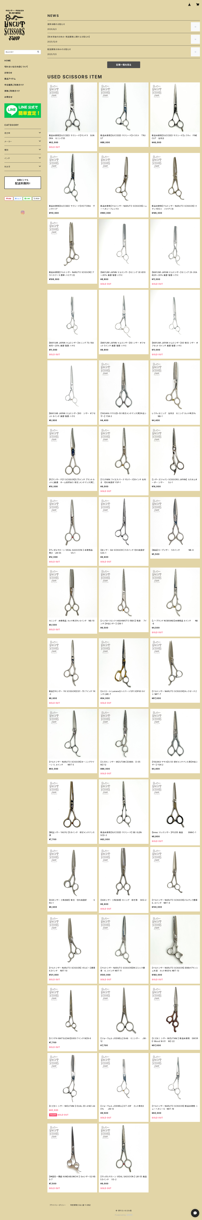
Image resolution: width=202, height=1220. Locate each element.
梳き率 (7, 133)
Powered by (120, 1215)
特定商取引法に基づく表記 (80, 1205)
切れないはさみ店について (16, 66)
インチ (7, 158)
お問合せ (8, 97)
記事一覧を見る (123, 64)
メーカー (8, 141)
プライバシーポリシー (58, 1205)
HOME (7, 60)
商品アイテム (10, 79)
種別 (6, 150)
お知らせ (8, 73)
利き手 (7, 166)
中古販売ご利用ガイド (14, 85)
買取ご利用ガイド (12, 91)
